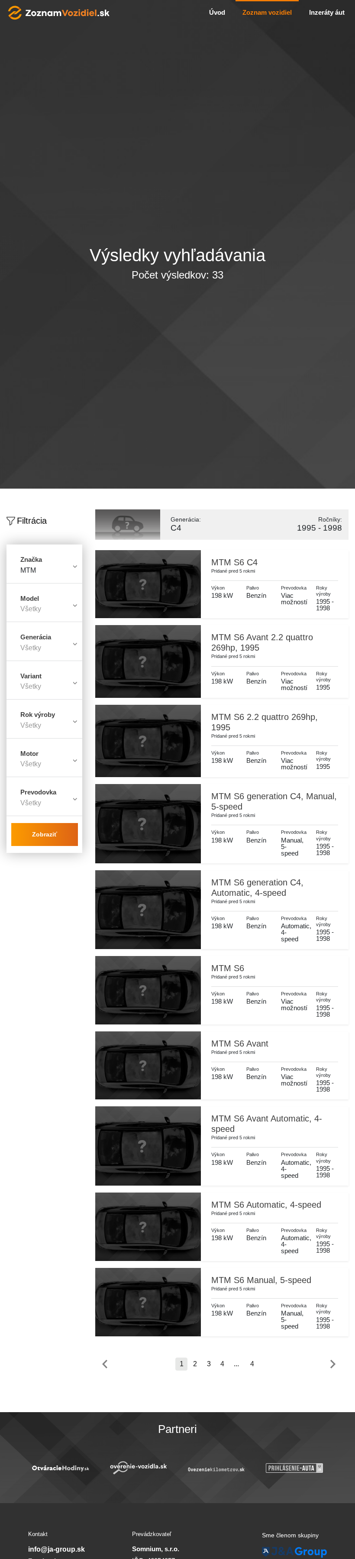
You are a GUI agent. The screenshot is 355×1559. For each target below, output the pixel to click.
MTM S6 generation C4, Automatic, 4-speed (257, 888)
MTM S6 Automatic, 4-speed (266, 1204)
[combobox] (44, 574)
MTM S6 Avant (239, 1043)
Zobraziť (44, 834)
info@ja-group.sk (56, 1549)
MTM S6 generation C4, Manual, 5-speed (274, 801)
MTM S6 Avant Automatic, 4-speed (266, 1124)
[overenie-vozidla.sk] (73, 1468)
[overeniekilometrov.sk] (151, 1469)
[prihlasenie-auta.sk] (229, 1468)
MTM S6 (227, 968)
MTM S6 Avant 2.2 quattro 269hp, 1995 (262, 642)
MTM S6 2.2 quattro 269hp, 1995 (264, 722)
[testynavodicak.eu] (307, 1468)
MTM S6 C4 (234, 562)
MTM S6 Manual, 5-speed (261, 1280)
